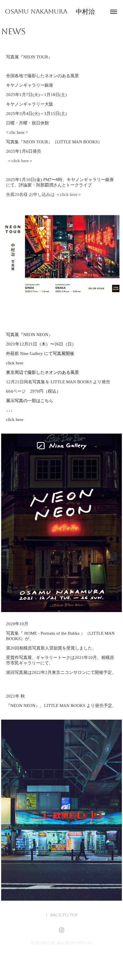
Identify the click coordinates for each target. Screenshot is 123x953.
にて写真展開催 (40, 353)
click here (68, 194)
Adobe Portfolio (74, 943)
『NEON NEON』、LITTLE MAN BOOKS (45, 705)
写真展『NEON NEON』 (29, 334)
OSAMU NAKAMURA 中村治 (50, 11)
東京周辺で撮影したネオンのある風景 (42, 372)
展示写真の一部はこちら (29, 400)
